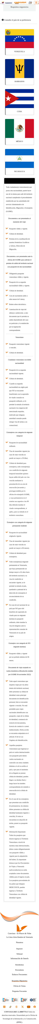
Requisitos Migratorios (19, 981)
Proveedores (19, 970)
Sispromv (19, 949)
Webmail (19, 954)
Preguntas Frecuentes (19, 991)
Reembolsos (19, 965)
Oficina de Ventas (19, 986)
